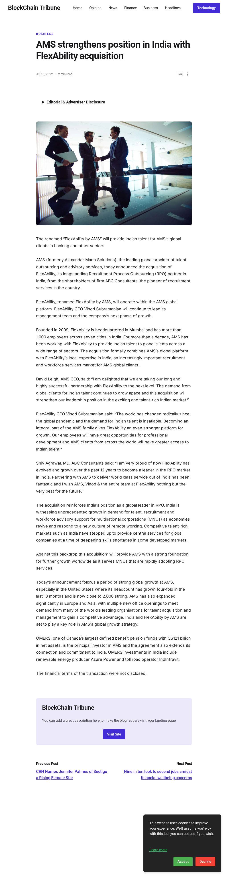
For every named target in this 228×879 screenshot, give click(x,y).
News (112, 8)
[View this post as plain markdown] (180, 74)
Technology (206, 8)
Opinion (95, 8)
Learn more (158, 850)
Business (151, 8)
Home (77, 8)
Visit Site (114, 734)
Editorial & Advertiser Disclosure (76, 102)
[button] (187, 74)
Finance (130, 8)
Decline (205, 861)
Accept (183, 861)
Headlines (173, 8)
